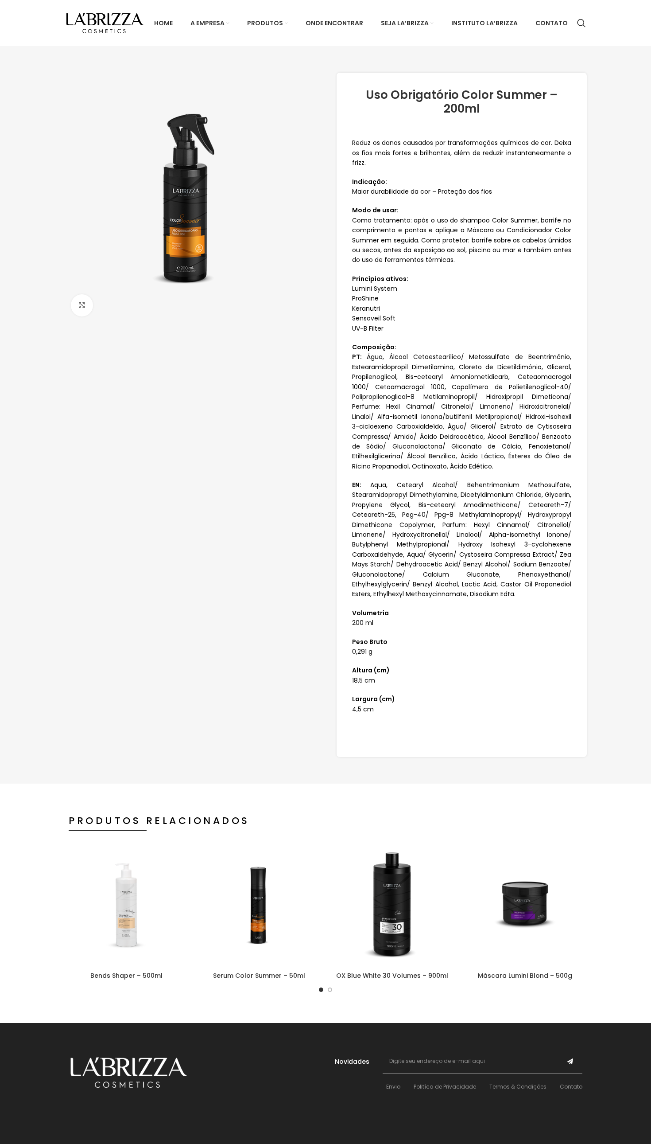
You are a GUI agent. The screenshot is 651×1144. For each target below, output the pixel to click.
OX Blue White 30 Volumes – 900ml (392, 975)
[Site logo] (105, 22)
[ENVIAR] (570, 1061)
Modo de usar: (375, 210)
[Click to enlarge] (82, 305)
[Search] (581, 23)
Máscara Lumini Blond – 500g (525, 975)
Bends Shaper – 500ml (126, 975)
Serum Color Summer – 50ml (259, 975)
